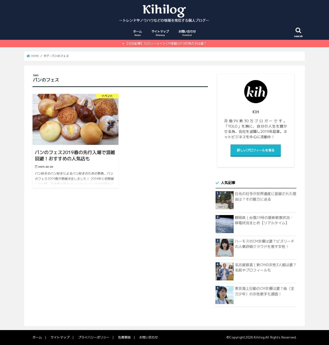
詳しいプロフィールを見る (256, 150)
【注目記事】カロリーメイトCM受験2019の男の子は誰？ (166, 43)
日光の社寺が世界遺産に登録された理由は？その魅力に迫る (265, 196)
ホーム (137, 32)
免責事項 (124, 337)
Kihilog (259, 337)
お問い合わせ (187, 32)
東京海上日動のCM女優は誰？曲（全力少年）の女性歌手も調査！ (264, 291)
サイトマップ (160, 32)
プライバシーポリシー (93, 337)
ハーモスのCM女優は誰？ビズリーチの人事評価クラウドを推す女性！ (264, 244)
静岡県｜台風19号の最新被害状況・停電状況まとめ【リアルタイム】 (264, 220)
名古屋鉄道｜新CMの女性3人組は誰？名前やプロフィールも (265, 267)
